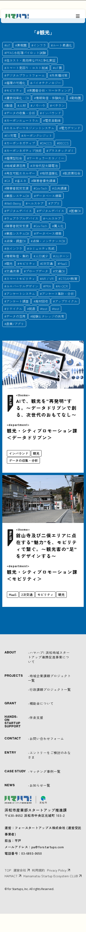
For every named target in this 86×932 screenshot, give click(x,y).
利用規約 (38, 870)
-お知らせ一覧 (39, 785)
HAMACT (11, 876)
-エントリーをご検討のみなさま (49, 755)
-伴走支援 (35, 717)
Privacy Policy (57, 870)
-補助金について (41, 703)
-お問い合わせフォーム (46, 738)
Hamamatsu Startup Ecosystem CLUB (50, 876)
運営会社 (19, 870)
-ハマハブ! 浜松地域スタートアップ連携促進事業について (49, 657)
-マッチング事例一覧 (44, 771)
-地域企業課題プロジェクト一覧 (49, 678)
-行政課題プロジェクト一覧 (49, 689)
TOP (8, 870)
